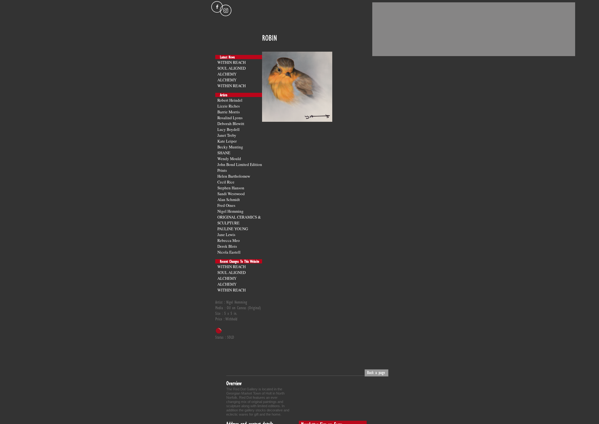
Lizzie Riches (228, 106)
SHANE (223, 152)
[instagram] (225, 10)
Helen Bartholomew (233, 176)
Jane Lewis (226, 234)
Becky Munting (230, 147)
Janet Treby (226, 135)
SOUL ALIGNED (231, 68)
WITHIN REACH (231, 62)
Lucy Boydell (228, 129)
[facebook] (217, 7)
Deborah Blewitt (230, 123)
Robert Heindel (229, 100)
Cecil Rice (225, 182)
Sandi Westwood (231, 193)
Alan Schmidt (228, 199)
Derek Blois (227, 246)
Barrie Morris (228, 112)
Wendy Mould (229, 158)
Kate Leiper (227, 141)
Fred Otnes (226, 205)
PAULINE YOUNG (232, 228)
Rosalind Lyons (230, 117)
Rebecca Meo (228, 240)
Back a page (376, 372)
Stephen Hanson (230, 187)
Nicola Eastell (229, 252)
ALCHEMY (227, 74)
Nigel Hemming (230, 211)
